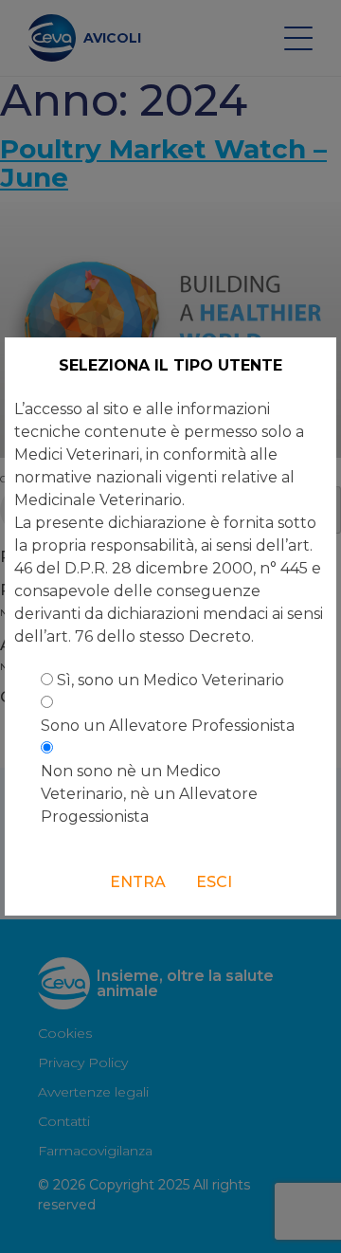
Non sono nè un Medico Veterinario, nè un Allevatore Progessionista (149, 794)
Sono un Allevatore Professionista (168, 726)
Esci (214, 882)
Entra (138, 882)
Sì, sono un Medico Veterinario (170, 680)
